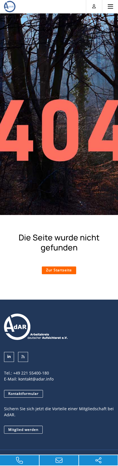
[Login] (94, 6)
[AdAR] (9, 6)
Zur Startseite (59, 270)
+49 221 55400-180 (31, 373)
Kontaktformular (23, 393)
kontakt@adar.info (36, 379)
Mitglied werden (23, 429)
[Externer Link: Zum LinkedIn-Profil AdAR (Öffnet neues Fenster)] (9, 357)
